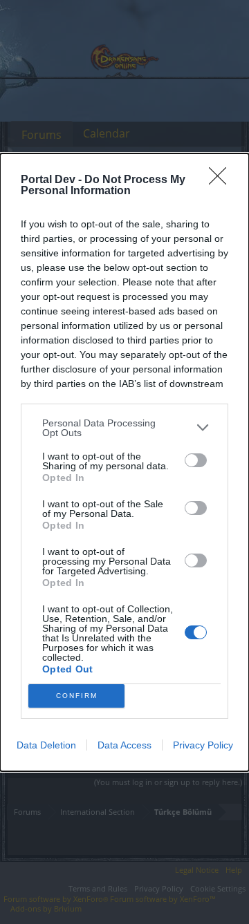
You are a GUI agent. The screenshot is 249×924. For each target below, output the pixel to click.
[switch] (196, 460)
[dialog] (124, 462)
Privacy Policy (203, 745)
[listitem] (124, 427)
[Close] (222, 180)
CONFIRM (77, 695)
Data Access (124, 745)
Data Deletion (46, 745)
